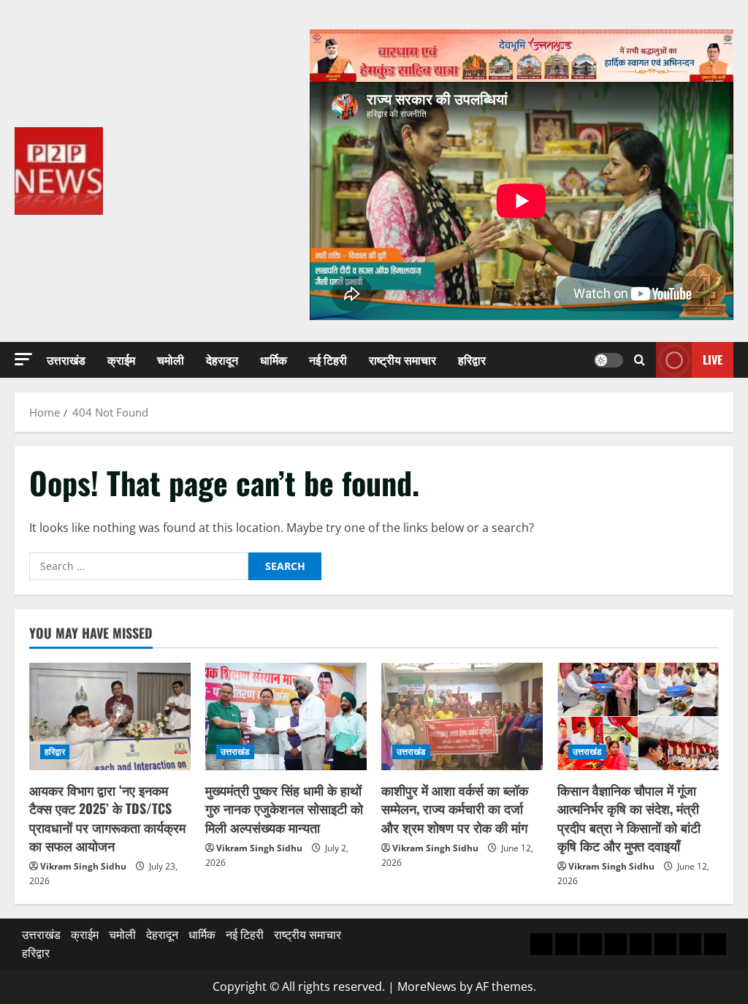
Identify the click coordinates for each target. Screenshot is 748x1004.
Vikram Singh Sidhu (83, 866)
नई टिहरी (328, 359)
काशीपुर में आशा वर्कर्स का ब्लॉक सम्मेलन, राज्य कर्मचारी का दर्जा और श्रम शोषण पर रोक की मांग (454, 808)
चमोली (170, 359)
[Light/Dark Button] (608, 360)
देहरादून (222, 359)
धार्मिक (273, 359)
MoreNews (427, 986)
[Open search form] (639, 360)
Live (712, 359)
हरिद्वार (472, 359)
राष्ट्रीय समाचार (402, 359)
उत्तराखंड (66, 359)
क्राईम (121, 359)
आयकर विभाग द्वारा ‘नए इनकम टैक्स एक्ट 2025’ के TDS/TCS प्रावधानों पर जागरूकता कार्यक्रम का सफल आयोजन (107, 817)
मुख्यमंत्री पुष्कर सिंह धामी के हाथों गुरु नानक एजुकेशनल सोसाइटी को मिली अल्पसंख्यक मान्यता (284, 808)
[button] (23, 359)
